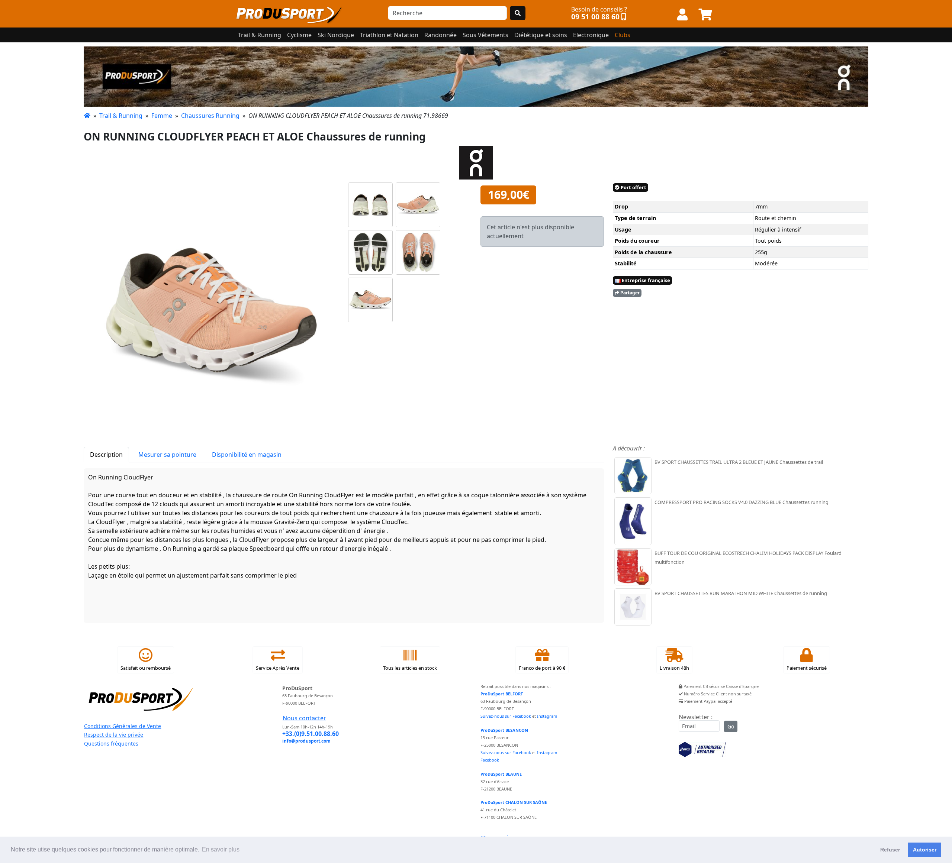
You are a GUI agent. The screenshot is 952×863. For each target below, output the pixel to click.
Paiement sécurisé (807, 668)
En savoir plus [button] (220, 849)
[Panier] (705, 15)
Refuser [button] (890, 850)
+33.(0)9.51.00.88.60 (310, 734)
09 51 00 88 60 (595, 17)
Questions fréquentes (111, 743)
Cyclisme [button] (299, 35)
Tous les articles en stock (410, 668)
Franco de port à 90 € (542, 668)
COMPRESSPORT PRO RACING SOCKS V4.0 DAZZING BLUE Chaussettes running (741, 502)
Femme (161, 115)
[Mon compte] (682, 15)
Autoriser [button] (924, 850)
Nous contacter (304, 718)
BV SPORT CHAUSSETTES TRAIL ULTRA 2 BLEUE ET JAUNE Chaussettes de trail (738, 462)
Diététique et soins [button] (540, 35)
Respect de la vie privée (113, 734)
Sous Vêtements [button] (485, 35)
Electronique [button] (591, 35)
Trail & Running (120, 115)
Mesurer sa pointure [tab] (167, 454)
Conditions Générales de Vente (122, 726)
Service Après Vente (277, 668)
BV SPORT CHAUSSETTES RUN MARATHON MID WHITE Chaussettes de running (740, 593)
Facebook (489, 760)
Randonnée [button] (440, 35)
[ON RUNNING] (476, 76)
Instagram (547, 716)
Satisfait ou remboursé (145, 668)
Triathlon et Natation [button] (389, 35)
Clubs (622, 35)
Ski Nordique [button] (336, 35)
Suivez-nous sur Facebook (505, 716)
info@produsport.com (306, 741)
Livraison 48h (674, 668)
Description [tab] (106, 454)
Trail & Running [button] (259, 35)
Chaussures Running (210, 115)
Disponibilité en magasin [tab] (247, 454)
